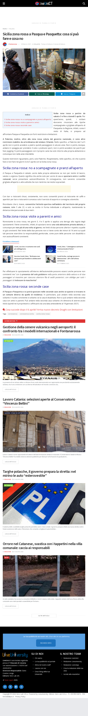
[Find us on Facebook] (5, 687)
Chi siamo (38, 658)
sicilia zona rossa (43, 314)
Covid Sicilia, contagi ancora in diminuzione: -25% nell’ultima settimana (68, 258)
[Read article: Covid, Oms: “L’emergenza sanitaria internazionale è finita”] (51, 249)
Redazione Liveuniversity (72, 661)
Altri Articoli (44, 616)
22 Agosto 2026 (18, 407)
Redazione (13, 44)
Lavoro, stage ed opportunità (16, 413)
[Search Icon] (84, 3)
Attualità (11, 29)
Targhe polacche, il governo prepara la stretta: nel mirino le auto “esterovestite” (39, 473)
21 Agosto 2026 (18, 479)
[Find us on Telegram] (16, 687)
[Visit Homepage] (44, 3)
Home (5, 29)
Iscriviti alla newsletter (71, 674)
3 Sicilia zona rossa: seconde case (18, 125)
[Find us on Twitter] (10, 687)
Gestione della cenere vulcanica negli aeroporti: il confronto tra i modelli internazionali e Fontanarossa (41, 329)
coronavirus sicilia (27, 314)
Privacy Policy (20, 697)
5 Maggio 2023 (63, 251)
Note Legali (9, 680)
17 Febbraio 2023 (63, 263)
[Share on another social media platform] (83, 94)
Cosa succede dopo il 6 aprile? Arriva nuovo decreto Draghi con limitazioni (44, 309)
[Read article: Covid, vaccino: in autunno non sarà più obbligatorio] (8, 249)
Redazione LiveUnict (70, 658)
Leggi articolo (11, 389)
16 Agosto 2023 (20, 251)
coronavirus (12, 314)
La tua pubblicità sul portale (45, 661)
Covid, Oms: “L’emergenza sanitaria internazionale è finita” (70, 248)
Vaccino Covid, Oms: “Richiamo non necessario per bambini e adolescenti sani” (27, 258)
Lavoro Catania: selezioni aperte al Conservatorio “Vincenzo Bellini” (39, 401)
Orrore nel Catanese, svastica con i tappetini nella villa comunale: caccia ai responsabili (42, 545)
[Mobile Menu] (4, 3)
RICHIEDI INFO (45, 643)
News (6, 557)
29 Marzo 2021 (26, 44)
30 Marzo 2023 (20, 263)
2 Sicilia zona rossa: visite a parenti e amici (21, 122)
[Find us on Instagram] (21, 687)
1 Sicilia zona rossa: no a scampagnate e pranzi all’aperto (27, 119)
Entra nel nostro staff (43, 665)
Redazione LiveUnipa (71, 665)
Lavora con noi (40, 668)
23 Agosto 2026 (18, 335)
